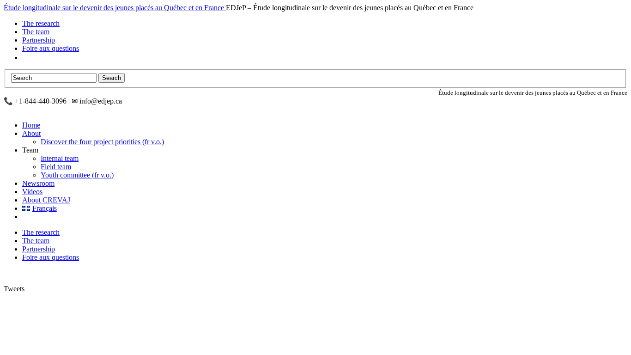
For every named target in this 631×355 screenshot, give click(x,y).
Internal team (60, 158)
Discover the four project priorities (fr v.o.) (102, 142)
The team (35, 32)
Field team (56, 167)
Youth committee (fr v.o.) (77, 175)
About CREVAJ (46, 200)
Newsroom (38, 183)
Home (31, 125)
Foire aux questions (50, 48)
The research (41, 23)
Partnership (38, 40)
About (31, 133)
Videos (32, 192)
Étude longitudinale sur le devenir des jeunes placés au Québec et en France (115, 8)
